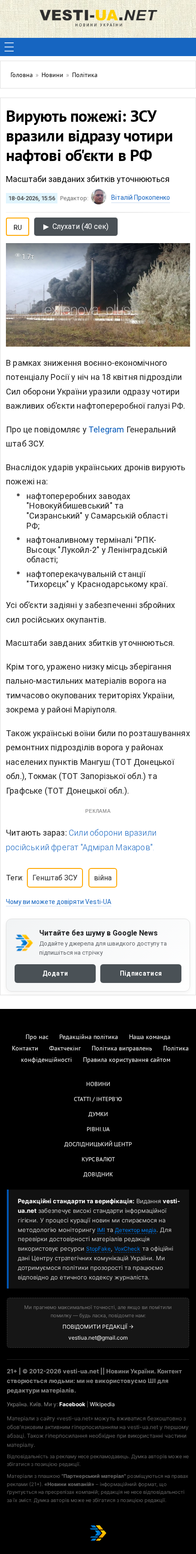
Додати (55, 973)
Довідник (98, 1175)
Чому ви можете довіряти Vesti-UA (58, 901)
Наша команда (149, 1037)
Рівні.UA (98, 1129)
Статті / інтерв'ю (98, 1099)
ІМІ (101, 1230)
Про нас (37, 1037)
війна (103, 877)
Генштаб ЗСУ (54, 877)
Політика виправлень (122, 1049)
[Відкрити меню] (9, 47)
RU (18, 226)
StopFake (98, 1248)
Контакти (25, 1049)
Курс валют (98, 1160)
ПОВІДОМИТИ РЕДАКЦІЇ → (98, 1326)
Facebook (72, 1404)
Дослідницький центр (98, 1145)
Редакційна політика (88, 1037)
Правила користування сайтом (126, 1060)
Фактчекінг (65, 1049)
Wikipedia (102, 1404)
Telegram (106, 429)
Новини (98, 1084)
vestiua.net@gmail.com (98, 1337)
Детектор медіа (135, 1230)
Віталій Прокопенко (140, 197)
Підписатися (141, 973)
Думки (98, 1114)
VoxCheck (127, 1248)
